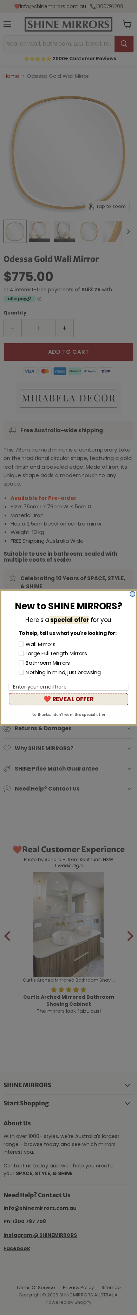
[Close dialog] (132, 593)
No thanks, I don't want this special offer (68, 714)
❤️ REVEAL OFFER (69, 699)
